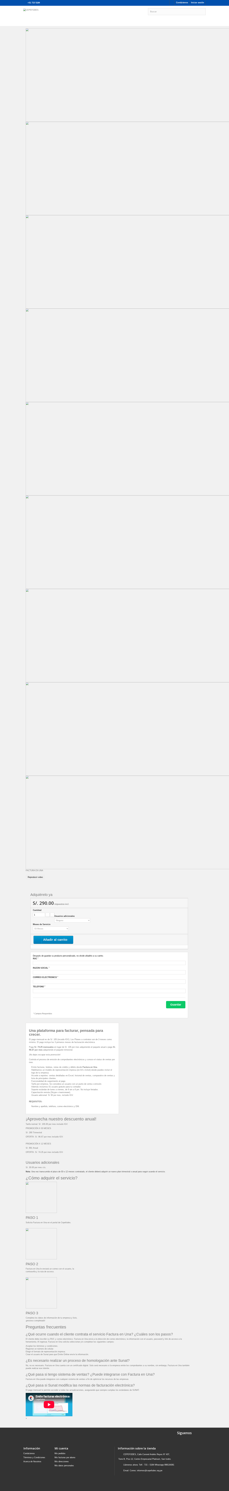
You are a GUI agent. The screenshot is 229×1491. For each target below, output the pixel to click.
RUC (35, 958)
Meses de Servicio (42, 924)
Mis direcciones (62, 1461)
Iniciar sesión (197, 2)
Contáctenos (182, 2)
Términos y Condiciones (34, 1457)
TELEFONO (39, 986)
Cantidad (37, 910)
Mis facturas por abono (65, 1457)
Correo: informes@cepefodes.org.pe (146, 1470)
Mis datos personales (64, 1465)
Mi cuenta (61, 1448)
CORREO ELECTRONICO (45, 977)
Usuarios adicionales (64, 916)
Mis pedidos (60, 1453)
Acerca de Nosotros (32, 1461)
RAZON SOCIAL (41, 968)
